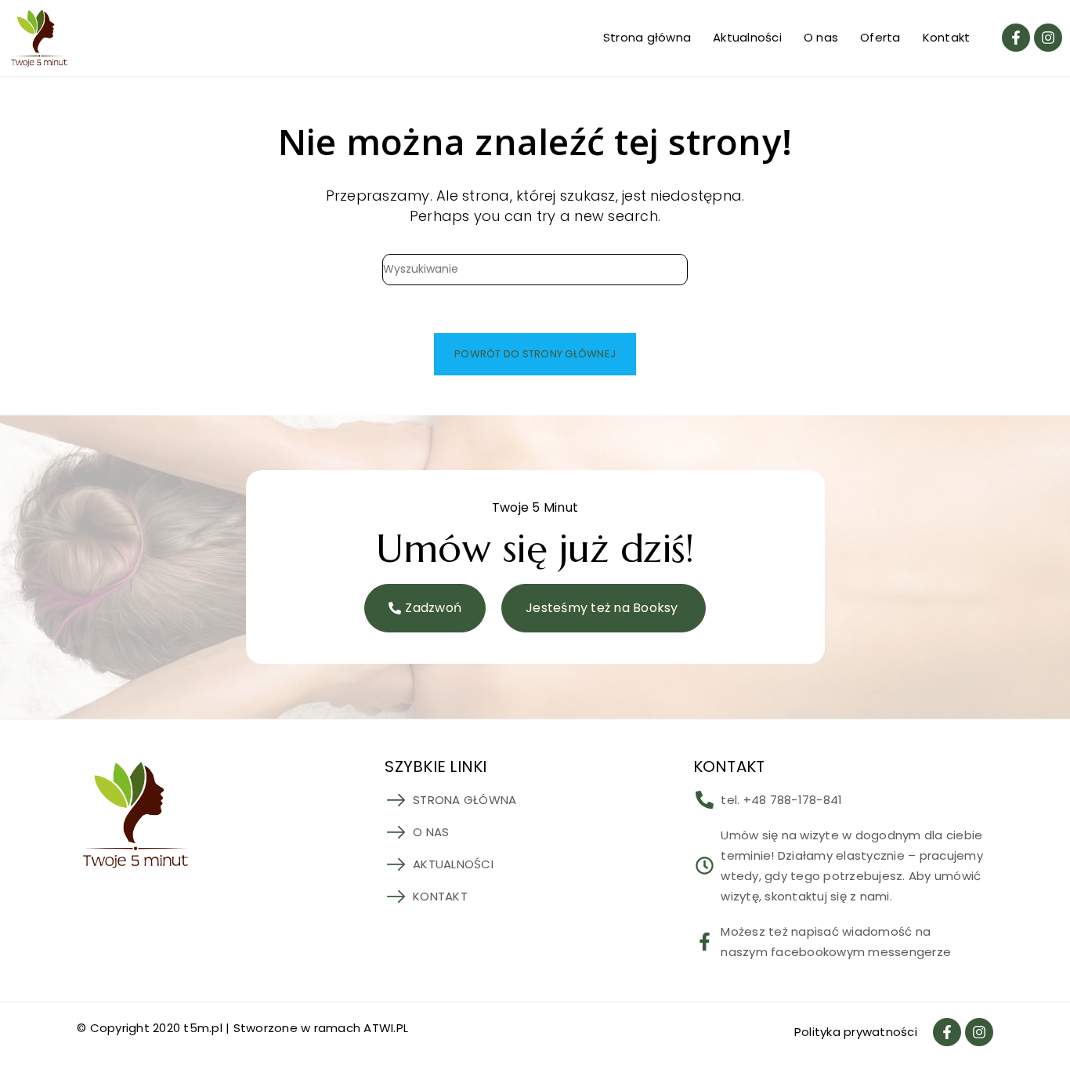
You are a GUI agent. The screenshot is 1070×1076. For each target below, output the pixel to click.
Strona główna (647, 37)
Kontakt (947, 37)
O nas (821, 37)
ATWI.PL (385, 1028)
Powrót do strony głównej (535, 353)
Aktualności (747, 37)
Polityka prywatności (855, 1031)
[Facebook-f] (1016, 38)
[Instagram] (1048, 38)
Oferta (880, 37)
